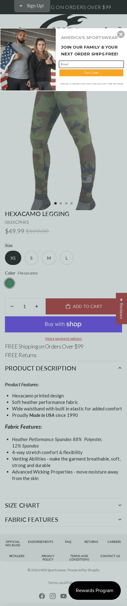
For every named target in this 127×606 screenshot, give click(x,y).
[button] (121, 34)
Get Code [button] (91, 72)
